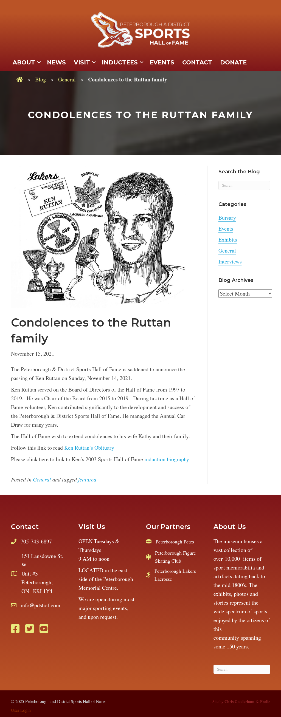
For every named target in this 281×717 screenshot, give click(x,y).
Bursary (227, 217)
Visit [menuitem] (82, 62)
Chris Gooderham (239, 701)
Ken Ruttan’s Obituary (89, 447)
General (67, 79)
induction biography (166, 459)
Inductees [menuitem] (120, 62)
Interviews (230, 261)
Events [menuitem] (162, 62)
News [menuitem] (56, 62)
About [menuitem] (24, 62)
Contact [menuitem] (197, 62)
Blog (40, 79)
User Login (21, 710)
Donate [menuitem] (233, 62)
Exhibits (227, 239)
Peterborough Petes (175, 541)
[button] (39, 62)
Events (225, 228)
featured (87, 479)
